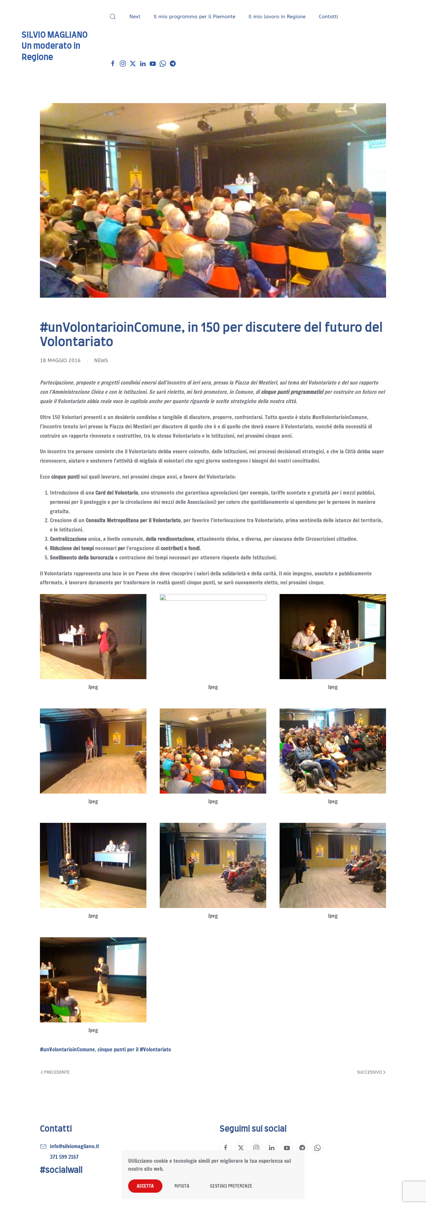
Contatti (328, 17)
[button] (112, 16)
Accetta (145, 1186)
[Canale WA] (162, 63)
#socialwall (61, 1170)
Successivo (369, 1072)
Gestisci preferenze (231, 1186)
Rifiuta (181, 1186)
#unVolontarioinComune (67, 1049)
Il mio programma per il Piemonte (194, 17)
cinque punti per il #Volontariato (134, 1049)
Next (134, 17)
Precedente (57, 1072)
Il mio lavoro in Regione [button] (277, 17)
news (101, 361)
